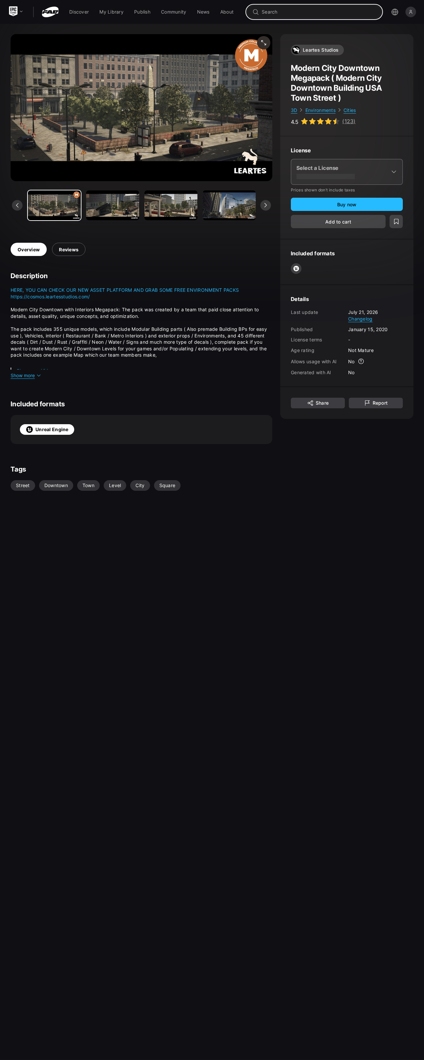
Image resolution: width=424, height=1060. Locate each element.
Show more (23, 375)
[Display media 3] (229, 205)
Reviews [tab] (69, 249)
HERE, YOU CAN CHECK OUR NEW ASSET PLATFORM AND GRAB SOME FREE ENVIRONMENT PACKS (125, 290)
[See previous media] (17, 205)
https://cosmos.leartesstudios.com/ (50, 296)
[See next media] (265, 205)
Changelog (360, 319)
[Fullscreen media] (263, 42)
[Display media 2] (170, 205)
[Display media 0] (54, 205)
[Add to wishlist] (396, 221)
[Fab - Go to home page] (50, 12)
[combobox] (319, 12)
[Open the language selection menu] (395, 12)
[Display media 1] (112, 205)
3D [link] (294, 110)
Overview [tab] (29, 249)
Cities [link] (350, 110)
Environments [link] (320, 110)
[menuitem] (79, 12)
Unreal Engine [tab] (52, 429)
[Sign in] (410, 12)
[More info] (361, 362)
